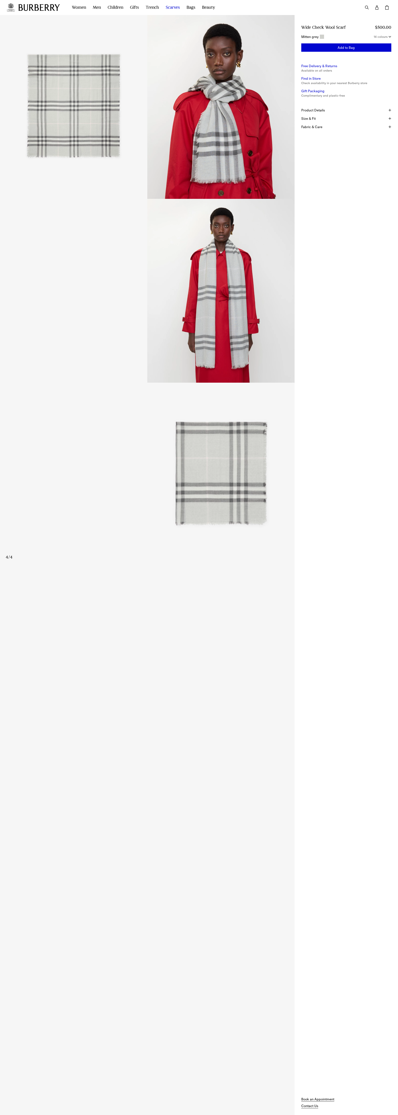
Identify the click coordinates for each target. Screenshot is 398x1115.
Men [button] (97, 7)
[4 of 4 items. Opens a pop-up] (147, 474)
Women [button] (79, 7)
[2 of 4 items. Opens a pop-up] (221, 107)
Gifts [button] (134, 7)
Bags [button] (191, 7)
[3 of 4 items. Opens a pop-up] (147, 291)
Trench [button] (152, 7)
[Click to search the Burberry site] (366, 7)
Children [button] (115, 7)
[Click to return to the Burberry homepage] (41, 7)
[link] (317, 1099)
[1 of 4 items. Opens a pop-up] (73, 107)
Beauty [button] (208, 7)
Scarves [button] (173, 7)
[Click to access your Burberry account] (376, 7)
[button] (346, 47)
